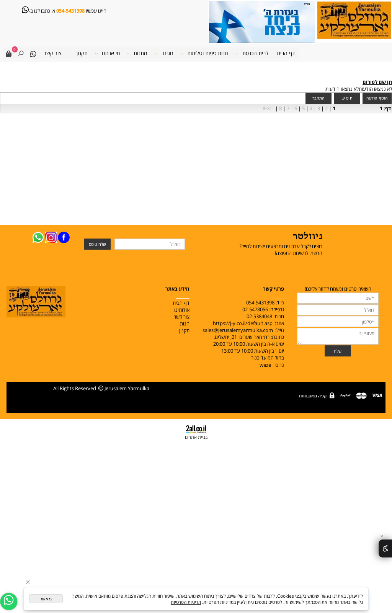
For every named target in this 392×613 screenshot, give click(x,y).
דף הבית (286, 53)
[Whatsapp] (33, 53)
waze (265, 364)
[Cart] (9, 53)
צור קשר (53, 53)
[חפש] (20, 53)
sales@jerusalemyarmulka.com (238, 330)
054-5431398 (70, 10)
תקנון (82, 53)
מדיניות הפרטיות (186, 602)
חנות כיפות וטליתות (207, 53)
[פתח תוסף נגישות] (385, 548)
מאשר (46, 599)
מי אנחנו (111, 53)
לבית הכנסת (255, 53)
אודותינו (181, 309)
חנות (184, 323)
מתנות (140, 53)
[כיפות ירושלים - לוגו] (354, 19)
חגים (168, 53)
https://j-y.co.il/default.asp (243, 323)
